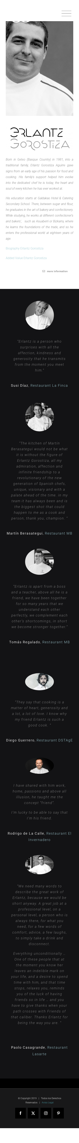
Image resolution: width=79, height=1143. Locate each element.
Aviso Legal (47, 1102)
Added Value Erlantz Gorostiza (26, 258)
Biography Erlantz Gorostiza (25, 248)
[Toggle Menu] (66, 14)
